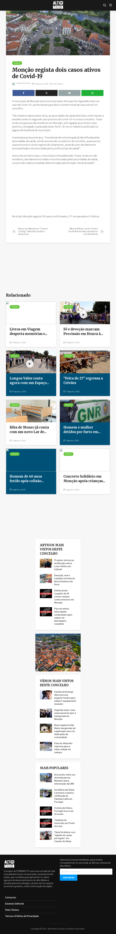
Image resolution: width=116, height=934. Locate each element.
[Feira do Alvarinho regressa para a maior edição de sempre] (46, 746)
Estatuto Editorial (14, 903)
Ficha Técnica (12, 910)
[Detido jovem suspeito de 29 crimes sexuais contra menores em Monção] (46, 593)
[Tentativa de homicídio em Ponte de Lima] (46, 823)
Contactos (10, 897)
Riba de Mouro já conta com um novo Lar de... (29, 429)
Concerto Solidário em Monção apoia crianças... (84, 478)
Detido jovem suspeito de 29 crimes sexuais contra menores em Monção (64, 596)
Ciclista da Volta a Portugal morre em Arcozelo (64, 811)
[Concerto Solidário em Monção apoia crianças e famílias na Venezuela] (85, 459)
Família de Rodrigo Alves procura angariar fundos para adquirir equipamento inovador (65, 698)
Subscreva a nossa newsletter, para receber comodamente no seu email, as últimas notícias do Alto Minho (85, 862)
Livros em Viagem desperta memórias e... (28, 331)
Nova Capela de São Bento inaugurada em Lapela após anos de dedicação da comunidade (65, 731)
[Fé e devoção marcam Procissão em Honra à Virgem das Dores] (85, 312)
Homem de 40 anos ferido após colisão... (27, 478)
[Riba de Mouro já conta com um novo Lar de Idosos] (31, 410)
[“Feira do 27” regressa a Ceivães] (85, 361)
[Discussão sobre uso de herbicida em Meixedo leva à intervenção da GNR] (46, 777)
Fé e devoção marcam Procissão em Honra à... (83, 331)
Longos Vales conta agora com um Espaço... (29, 380)
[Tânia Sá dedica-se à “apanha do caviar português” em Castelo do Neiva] (46, 835)
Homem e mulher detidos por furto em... (82, 429)
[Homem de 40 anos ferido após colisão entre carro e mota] (31, 459)
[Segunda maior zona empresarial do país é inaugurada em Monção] (46, 713)
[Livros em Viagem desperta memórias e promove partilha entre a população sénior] (31, 312)
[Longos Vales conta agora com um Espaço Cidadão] (31, 361)
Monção (17, 63)
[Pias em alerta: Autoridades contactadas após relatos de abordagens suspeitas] (46, 611)
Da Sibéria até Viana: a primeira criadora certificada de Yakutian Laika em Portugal (64, 796)
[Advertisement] (58, 189)
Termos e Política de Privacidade (22, 916)
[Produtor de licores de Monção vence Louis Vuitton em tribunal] (46, 563)
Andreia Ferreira (23, 83)
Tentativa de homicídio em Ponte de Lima (64, 823)
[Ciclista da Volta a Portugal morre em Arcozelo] (46, 811)
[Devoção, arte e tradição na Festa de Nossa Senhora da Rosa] (46, 578)
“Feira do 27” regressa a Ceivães (83, 380)
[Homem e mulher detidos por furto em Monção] (85, 410)
